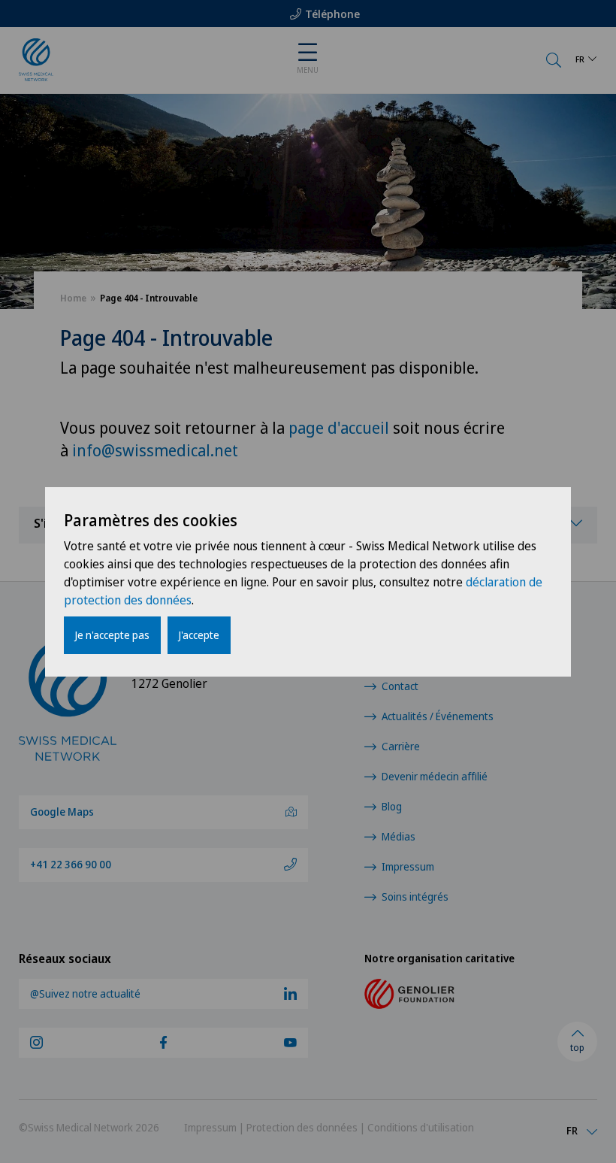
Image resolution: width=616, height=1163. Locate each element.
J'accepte (199, 635)
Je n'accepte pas (112, 635)
